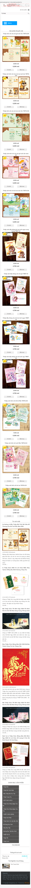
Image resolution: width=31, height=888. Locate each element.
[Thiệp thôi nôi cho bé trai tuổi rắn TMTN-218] (16, 128)
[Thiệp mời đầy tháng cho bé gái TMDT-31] (16, 291)
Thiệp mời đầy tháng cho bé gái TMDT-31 (16, 273)
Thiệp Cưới (6, 841)
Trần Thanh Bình (15, 864)
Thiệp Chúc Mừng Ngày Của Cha (10, 810)
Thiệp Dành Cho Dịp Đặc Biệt (10, 821)
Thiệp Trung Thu (7, 797)
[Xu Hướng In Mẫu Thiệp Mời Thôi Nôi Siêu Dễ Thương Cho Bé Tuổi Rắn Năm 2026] (15, 540)
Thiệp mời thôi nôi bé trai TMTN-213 (16, 485)
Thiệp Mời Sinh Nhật (8, 790)
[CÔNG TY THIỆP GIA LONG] (16, 5)
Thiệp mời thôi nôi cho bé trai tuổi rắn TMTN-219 (16, 74)
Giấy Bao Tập (6, 827)
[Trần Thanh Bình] (6, 866)
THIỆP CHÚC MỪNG (8, 814)
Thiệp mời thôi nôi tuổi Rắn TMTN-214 (16, 443)
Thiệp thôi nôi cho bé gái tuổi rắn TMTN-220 (16, 33)
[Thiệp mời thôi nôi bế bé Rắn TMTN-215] (16, 417)
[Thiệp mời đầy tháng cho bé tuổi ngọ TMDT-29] (16, 374)
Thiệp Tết (5, 838)
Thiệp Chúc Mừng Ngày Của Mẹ (10, 804)
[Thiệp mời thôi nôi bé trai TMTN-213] (16, 498)
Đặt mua (22, 69)
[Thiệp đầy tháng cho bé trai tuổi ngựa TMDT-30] (16, 333)
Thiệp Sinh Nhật (7, 817)
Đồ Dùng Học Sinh (8, 824)
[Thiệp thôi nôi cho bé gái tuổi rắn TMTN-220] (16, 49)
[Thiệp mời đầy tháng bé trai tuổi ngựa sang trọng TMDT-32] (16, 247)
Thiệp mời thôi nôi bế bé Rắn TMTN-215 (16, 401)
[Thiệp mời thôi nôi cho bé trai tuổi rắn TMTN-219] (16, 88)
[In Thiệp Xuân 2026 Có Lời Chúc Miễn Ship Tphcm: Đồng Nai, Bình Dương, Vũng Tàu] (15, 584)
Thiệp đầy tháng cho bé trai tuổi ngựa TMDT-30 (16, 318)
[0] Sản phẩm (23, 9)
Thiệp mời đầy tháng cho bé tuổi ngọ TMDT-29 (16, 357)
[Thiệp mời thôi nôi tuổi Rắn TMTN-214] (16, 460)
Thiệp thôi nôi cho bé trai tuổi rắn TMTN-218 (16, 111)
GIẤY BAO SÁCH (7, 800)
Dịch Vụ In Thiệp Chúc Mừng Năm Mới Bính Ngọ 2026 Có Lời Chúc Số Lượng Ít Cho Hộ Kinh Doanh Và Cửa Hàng (16, 738)
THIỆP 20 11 (6, 834)
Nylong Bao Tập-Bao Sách (10, 831)
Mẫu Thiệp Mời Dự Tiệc (9, 793)
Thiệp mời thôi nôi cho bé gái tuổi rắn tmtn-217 (16, 154)
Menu (10, 23)
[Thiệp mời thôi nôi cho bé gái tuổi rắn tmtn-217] (16, 167)
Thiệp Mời (5, 787)
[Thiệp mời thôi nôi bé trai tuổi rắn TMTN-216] (16, 205)
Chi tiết (9, 69)
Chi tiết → (4, 564)
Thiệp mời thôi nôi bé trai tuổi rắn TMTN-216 (16, 190)
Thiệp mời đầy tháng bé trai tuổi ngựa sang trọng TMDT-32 (16, 230)
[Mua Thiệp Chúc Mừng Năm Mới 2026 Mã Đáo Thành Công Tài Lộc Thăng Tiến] (15, 667)
